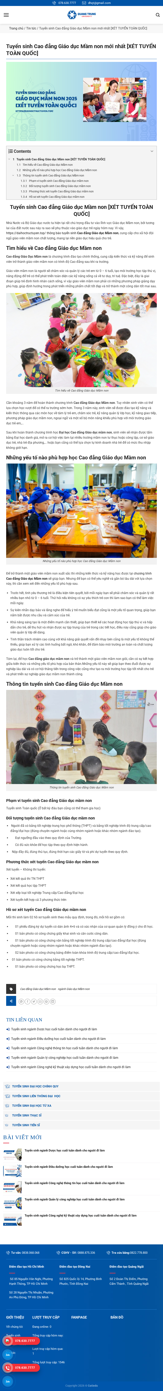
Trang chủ (16, 28)
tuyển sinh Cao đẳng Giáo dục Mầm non (76, 684)
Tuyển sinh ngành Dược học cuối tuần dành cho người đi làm (54, 1029)
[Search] (158, 15)
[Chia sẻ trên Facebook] (27, 1001)
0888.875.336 (86, 1253)
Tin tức (31, 28)
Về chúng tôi (14, 1327)
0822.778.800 (138, 1253)
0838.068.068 (30, 1253)
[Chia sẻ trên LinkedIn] (53, 1001)
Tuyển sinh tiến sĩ (26, 1125)
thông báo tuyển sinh (82, 233)
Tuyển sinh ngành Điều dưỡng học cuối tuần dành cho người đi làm (58, 1039)
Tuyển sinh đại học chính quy (35, 1086)
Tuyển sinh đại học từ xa (31, 1106)
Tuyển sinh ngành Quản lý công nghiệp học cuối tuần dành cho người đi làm (64, 1058)
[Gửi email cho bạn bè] (40, 1001)
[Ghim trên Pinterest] (46, 1001)
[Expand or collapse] (152, 151)
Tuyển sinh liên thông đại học (36, 1096)
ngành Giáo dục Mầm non (74, 989)
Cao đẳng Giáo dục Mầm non (72, 207)
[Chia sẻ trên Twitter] (34, 1001)
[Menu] (6, 14)
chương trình (143, 573)
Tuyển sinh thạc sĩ (26, 1115)
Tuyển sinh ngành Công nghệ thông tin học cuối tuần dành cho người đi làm (64, 1048)
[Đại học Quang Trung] (81, 15)
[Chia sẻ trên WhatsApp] (21, 1001)
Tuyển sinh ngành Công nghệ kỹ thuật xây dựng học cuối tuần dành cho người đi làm (71, 1067)
